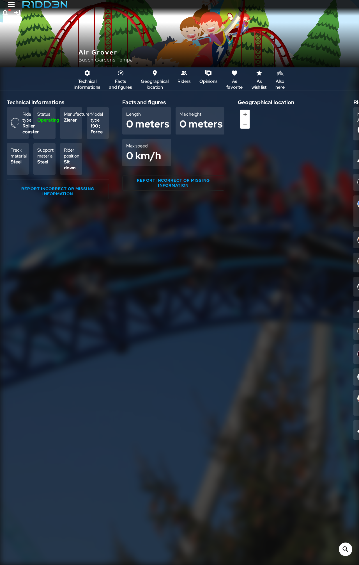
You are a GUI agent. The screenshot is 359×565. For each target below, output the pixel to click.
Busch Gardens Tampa (106, 59)
